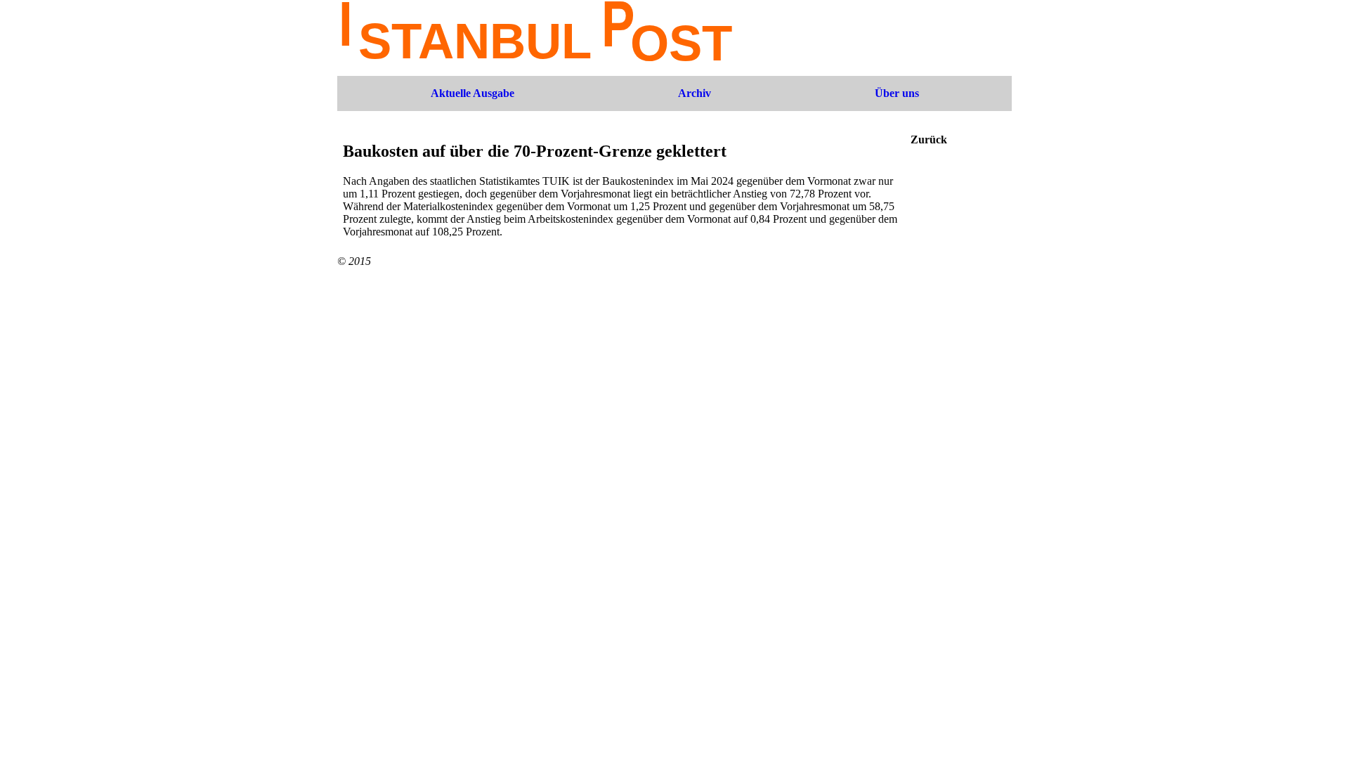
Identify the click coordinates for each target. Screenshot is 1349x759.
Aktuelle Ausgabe (472, 93)
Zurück (929, 139)
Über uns (897, 93)
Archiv (694, 93)
